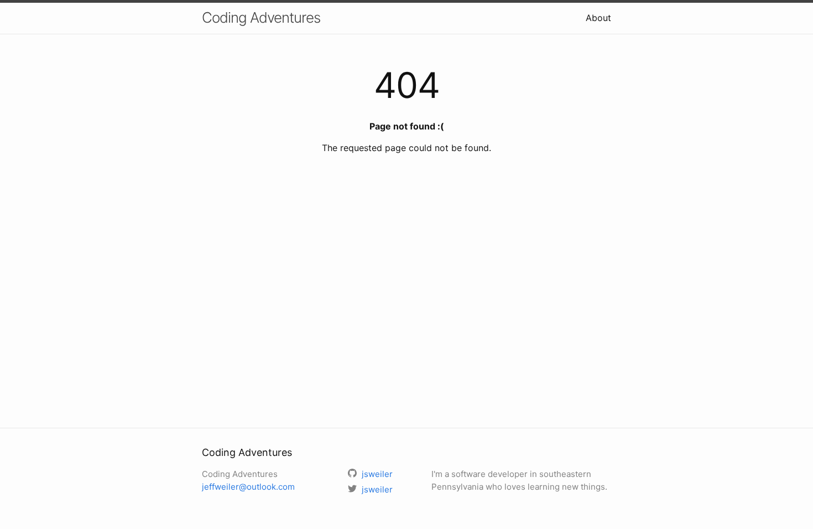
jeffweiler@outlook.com (248, 486)
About (598, 17)
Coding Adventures (261, 17)
